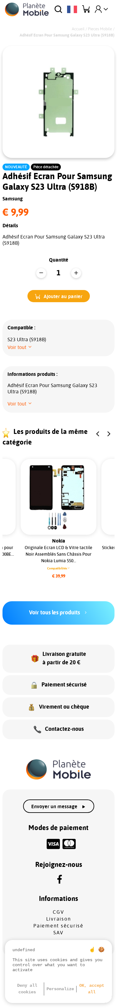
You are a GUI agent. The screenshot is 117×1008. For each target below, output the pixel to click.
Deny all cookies (27, 989)
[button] (58, 296)
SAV (58, 932)
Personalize (60, 988)
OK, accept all (91, 989)
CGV (58, 912)
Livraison (58, 919)
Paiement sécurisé (58, 925)
